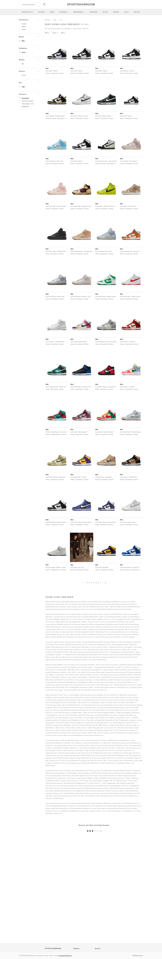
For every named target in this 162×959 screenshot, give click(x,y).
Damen (24, 24)
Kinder (24, 29)
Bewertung (25, 106)
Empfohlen (25, 98)
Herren (24, 26)
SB (23, 64)
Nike (23, 41)
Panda (24, 75)
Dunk (23, 52)
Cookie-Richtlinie (65, 955)
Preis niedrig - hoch (28, 104)
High (23, 87)
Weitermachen (138, 955)
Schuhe (47, 20)
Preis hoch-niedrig (27, 101)
